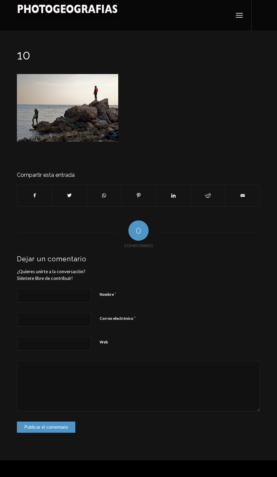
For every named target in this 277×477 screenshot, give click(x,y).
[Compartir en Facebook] (34, 195)
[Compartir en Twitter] (69, 195)
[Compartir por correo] (242, 195)
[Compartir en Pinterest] (139, 195)
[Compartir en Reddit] (208, 195)
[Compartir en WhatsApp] (104, 195)
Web (104, 342)
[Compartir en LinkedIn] (173, 195)
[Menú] (239, 15)
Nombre (108, 294)
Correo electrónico (118, 318)
